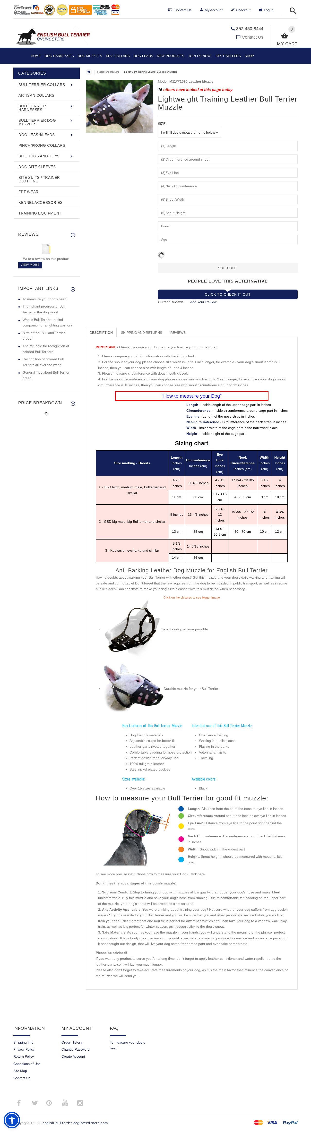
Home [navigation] (89, 72)
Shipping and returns (141, 332)
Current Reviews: (171, 302)
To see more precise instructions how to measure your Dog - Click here (150, 874)
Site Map (20, 1071)
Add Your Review (203, 302)
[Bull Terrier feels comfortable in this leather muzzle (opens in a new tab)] (133, 688)
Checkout (243, 10)
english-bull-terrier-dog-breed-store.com (75, 1123)
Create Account (73, 1056)
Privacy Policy (24, 1049)
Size (161, 124)
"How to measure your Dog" (192, 396)
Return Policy (23, 1056)
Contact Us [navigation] (182, 10)
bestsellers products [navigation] (108, 71)
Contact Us (252, 37)
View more (30, 264)
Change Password (75, 1049)
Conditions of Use (27, 1064)
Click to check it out (228, 294)
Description (101, 332)
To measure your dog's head (45, 299)
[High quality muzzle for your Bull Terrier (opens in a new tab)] (132, 629)
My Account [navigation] (214, 10)
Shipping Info (23, 1042)
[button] (292, 11)
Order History (71, 1042)
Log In (269, 10)
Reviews (178, 332)
